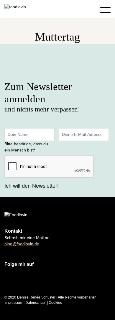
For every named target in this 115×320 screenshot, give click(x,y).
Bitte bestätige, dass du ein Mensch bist (26, 146)
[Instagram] (80, 9)
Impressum (13, 303)
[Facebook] (85, 9)
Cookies (55, 303)
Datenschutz (35, 303)
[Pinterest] (91, 9)
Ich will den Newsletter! (31, 186)
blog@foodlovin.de (21, 243)
